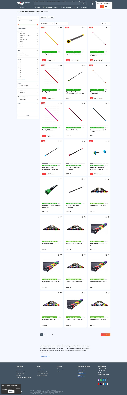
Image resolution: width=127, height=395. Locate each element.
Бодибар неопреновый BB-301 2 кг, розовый (98, 54)
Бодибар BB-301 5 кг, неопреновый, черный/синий (50, 168)
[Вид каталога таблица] (108, 23)
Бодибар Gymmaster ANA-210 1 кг (98, 244)
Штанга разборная (24, 55)
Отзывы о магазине (41, 368)
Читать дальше (44, 356)
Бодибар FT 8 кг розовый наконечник (73, 168)
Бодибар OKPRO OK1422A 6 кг (98, 319)
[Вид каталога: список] (105, 23)
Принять (11, 391)
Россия (21, 46)
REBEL (21, 41)
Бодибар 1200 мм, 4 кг (48, 92)
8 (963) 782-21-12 (81, 376)
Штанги (51, 17)
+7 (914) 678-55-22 (82, 373)
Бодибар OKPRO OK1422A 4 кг (74, 281)
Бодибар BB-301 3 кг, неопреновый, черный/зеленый (75, 92)
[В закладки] (61, 27)
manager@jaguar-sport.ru (96, 1)
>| (52, 334)
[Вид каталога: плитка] (102, 23)
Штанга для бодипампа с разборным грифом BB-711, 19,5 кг (99, 169)
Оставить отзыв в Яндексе (42, 371)
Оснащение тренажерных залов (53, 1)
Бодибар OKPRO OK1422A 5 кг (50, 319)
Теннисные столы (67, 7)
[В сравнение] (58, 27)
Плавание (85, 7)
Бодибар (22, 52)
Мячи (77, 7)
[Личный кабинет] (92, 3)
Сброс (27, 115)
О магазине (36, 1)
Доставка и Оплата (21, 371)
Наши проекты (43, 1)
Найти (83, 3)
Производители (60, 368)
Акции (58, 371)
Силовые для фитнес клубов (51, 7)
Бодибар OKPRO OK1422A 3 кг (74, 243)
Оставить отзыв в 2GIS (42, 375)
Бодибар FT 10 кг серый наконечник (72, 206)
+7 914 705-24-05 (102, 370)
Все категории (22, 7)
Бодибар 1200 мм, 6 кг (48, 129)
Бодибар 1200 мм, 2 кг (48, 54)
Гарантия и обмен (20, 373)
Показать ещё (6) (21, 79)
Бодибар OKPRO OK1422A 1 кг (98, 205)
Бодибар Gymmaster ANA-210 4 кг (74, 320)
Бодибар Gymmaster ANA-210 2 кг (51, 282)
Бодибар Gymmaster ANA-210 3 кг (98, 282)
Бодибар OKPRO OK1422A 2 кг (50, 243)
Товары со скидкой (24, 85)
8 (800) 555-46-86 (78, 1)
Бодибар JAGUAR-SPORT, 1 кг (74, 54)
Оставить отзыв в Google (42, 373)
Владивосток (23, 99)
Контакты (64, 1)
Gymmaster (22, 33)
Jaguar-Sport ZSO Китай (25, 35)
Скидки (38, 7)
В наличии (22, 92)
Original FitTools (23, 39)
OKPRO (21, 37)
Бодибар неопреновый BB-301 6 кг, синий (98, 130)
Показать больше (105, 334)
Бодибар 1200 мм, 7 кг (72, 129)
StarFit (21, 43)
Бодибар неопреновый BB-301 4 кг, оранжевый (98, 92)
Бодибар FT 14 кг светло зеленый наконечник (51, 206)
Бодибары (43, 17)
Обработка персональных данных (24, 377)
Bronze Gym (22, 31)
